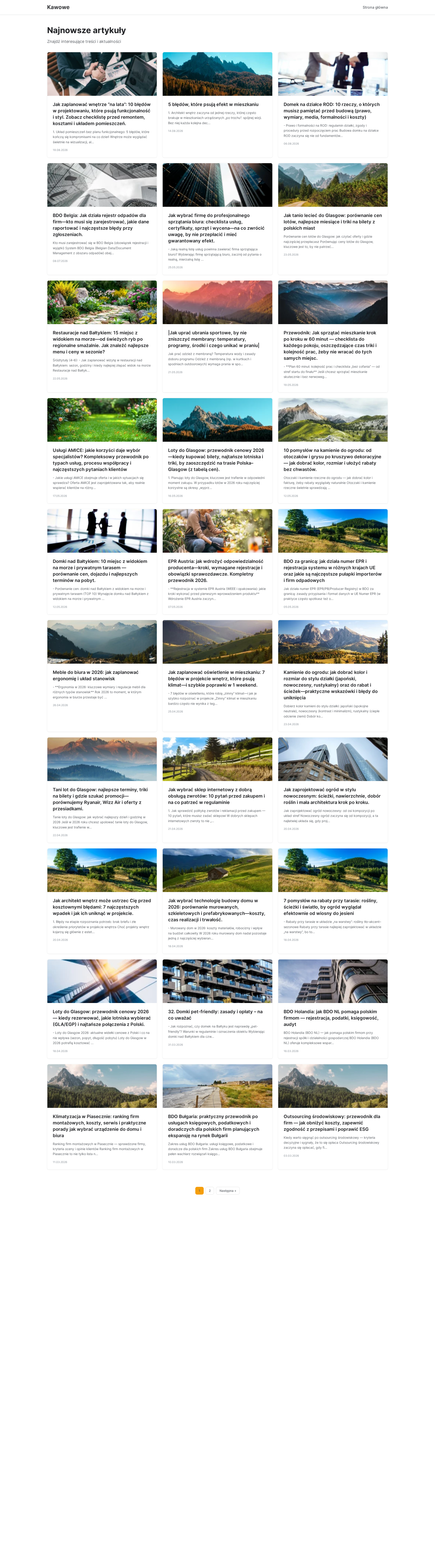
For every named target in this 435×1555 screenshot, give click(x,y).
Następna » (228, 1191)
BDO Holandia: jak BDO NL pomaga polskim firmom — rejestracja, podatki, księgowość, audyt (331, 1018)
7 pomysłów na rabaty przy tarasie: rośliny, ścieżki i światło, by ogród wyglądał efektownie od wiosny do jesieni (330, 907)
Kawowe (58, 7)
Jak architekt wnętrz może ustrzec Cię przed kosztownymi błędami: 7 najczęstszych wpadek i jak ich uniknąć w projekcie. (102, 907)
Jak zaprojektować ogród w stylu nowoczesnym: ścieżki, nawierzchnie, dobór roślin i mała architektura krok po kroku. (332, 796)
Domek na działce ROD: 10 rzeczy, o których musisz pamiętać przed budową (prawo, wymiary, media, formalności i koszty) (332, 111)
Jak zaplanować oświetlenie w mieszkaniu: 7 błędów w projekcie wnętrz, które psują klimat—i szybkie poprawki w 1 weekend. (216, 679)
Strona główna (375, 7)
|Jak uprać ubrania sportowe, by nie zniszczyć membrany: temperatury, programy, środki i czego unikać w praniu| (213, 339)
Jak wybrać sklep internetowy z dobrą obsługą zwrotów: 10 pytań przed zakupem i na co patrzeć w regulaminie (216, 796)
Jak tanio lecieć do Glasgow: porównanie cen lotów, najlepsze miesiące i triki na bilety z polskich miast (333, 222)
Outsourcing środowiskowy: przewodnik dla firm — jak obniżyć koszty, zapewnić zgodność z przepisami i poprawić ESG (332, 1123)
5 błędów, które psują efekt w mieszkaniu (213, 104)
